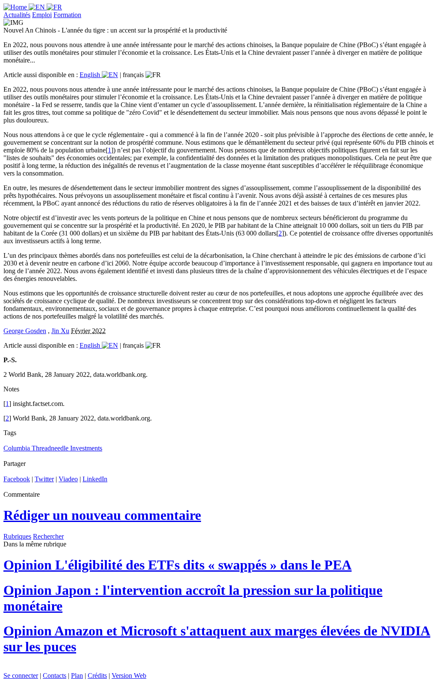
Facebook (16, 479)
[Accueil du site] (16, 7)
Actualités (16, 14)
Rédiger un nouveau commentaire (102, 515)
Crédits (97, 675)
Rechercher (48, 536)
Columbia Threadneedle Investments (52, 448)
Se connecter (20, 675)
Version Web (129, 675)
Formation (67, 14)
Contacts (54, 675)
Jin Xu (60, 330)
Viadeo (68, 479)
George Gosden (24, 330)
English (91, 74)
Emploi (42, 14)
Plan (77, 675)
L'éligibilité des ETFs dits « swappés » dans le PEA (177, 565)
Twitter (44, 479)
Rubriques (17, 536)
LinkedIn (95, 479)
